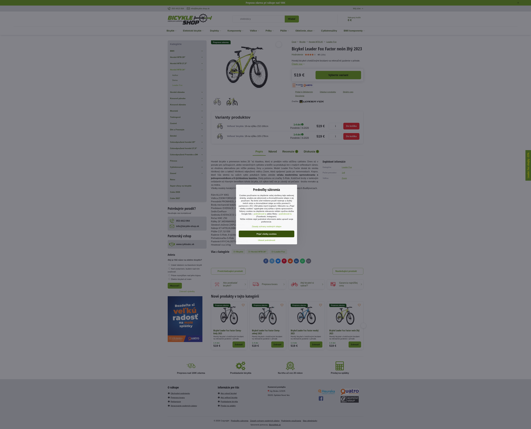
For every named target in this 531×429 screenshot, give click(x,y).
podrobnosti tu (260, 214)
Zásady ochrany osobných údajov (266, 226)
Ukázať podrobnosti (266, 240)
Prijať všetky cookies (267, 234)
